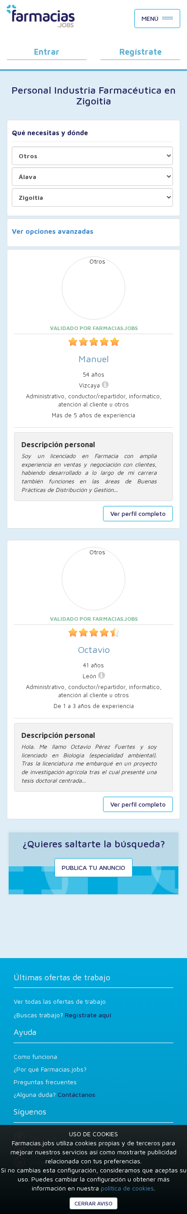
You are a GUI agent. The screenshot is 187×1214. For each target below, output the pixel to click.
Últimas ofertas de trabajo (62, 977)
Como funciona (35, 1056)
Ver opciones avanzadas (53, 231)
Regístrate (140, 52)
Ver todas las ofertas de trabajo (60, 1001)
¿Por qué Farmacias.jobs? (50, 1069)
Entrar (46, 52)
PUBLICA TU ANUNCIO (93, 867)
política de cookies (127, 1188)
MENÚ (150, 18)
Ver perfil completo (138, 513)
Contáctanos (76, 1094)
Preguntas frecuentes (45, 1082)
